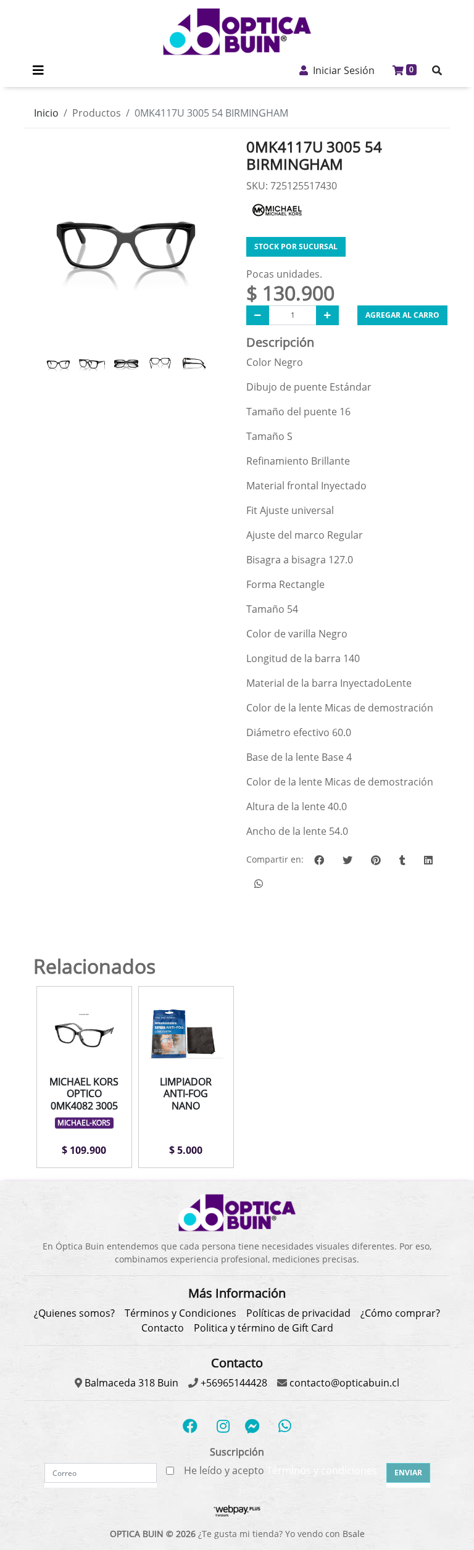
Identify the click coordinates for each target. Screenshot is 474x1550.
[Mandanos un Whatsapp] (284, 1426)
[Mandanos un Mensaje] (252, 1426)
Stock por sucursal (296, 246)
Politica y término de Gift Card (263, 1328)
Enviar (408, 1472)
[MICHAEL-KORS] (277, 209)
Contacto (162, 1328)
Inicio (46, 113)
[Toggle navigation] (38, 70)
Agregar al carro (402, 315)
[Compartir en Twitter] (347, 860)
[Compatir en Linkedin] (428, 860)
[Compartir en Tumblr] (402, 860)
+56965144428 (232, 1383)
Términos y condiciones (322, 1470)
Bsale (354, 1534)
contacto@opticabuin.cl (343, 1383)
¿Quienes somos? (74, 1313)
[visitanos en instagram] (223, 1426)
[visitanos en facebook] (190, 1426)
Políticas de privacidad (298, 1313)
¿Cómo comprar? (400, 1313)
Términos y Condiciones (180, 1313)
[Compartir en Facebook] (319, 860)
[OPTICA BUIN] (237, 32)
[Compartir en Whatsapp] (258, 883)
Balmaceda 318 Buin (130, 1383)
